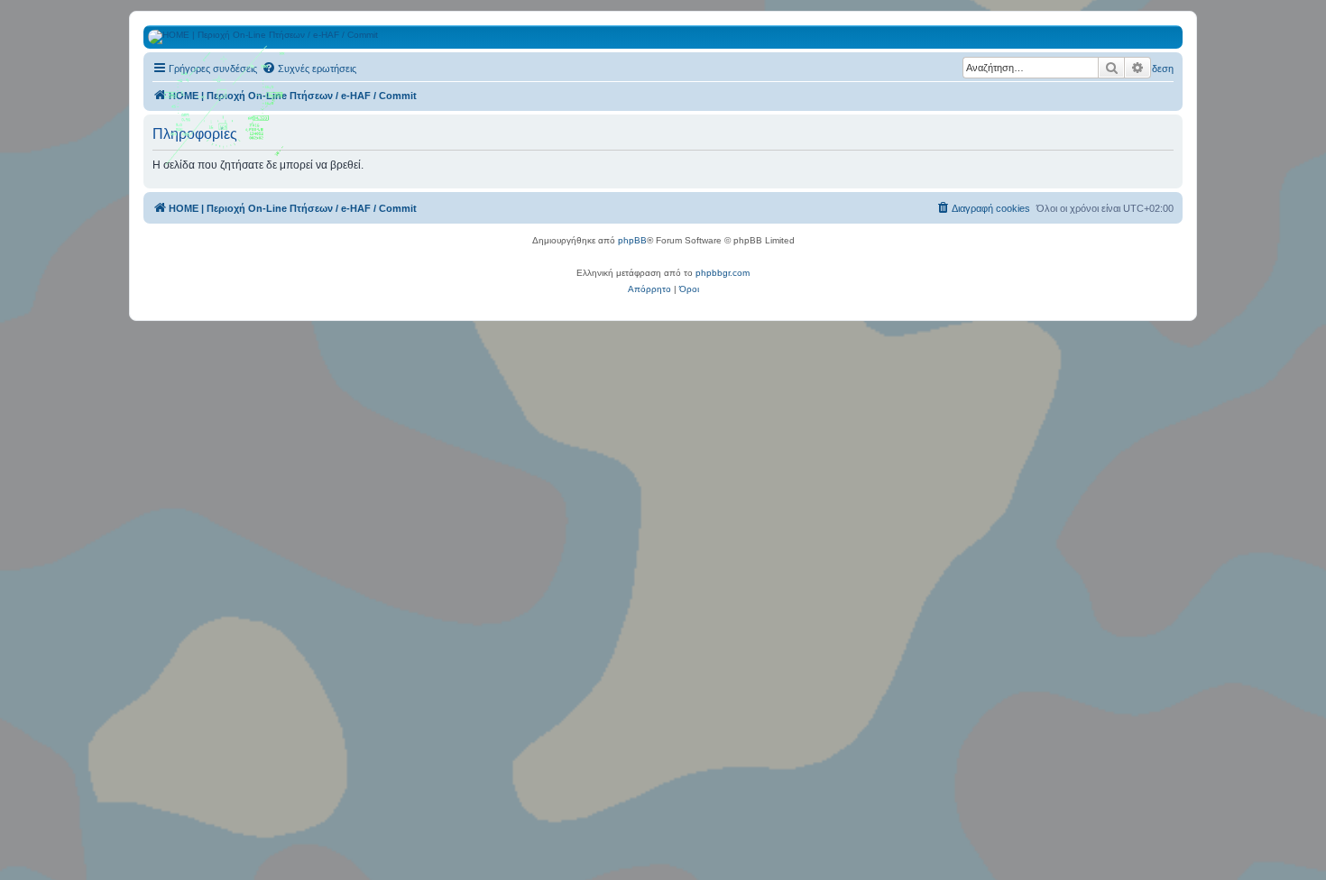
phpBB (632, 240)
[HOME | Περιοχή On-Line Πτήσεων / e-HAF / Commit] (225, 112)
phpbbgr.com (722, 273)
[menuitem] (309, 68)
